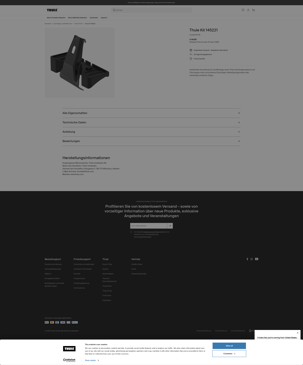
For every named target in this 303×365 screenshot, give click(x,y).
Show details (90, 360)
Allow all (229, 346)
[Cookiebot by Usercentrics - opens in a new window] (69, 360)
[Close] (297, 332)
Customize (227, 353)
